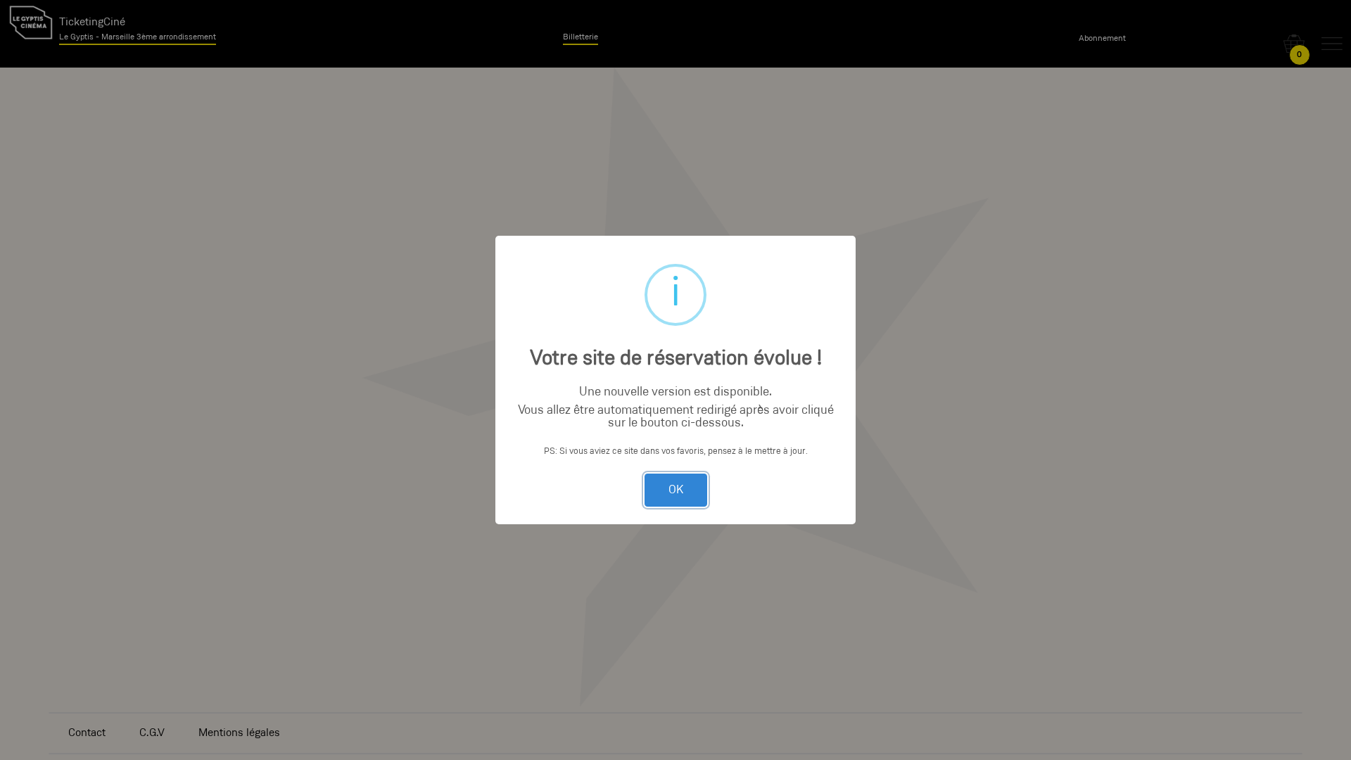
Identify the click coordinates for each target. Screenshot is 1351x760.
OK (675, 490)
